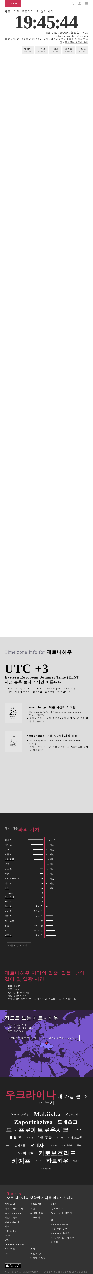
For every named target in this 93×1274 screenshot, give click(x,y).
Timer (8, 1235)
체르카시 (81, 1145)
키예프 (21, 1160)
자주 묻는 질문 (59, 1229)
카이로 (8, 901)
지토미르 (52, 1145)
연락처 (54, 1242)
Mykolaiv (72, 1114)
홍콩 (7, 925)
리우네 (30, 1138)
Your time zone (13, 1213)
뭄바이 (8, 911)
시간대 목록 (11, 1217)
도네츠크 (67, 1122)
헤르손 (76, 1161)
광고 (32, 1249)
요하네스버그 (12, 878)
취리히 (8, 883)
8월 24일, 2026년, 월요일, (67, 32)
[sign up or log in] (79, 4)
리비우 (16, 1137)
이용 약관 (35, 1253)
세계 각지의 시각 (14, 1208)
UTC (7, 864)
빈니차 (60, 1138)
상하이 (8, 916)
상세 (46, 39)
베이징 (68, 50)
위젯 (32, 1208)
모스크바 (9, 897)
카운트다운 (11, 1231)
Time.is (13, 4)
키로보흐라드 (57, 1153)
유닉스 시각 (57, 1208)
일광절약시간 (12, 1222)
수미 (8, 1145)
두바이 (8, 906)
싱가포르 (9, 920)
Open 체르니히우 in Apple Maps (60, 1038)
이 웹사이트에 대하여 (62, 1238)
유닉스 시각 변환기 (61, 1213)
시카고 (8, 844)
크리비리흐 (25, 1153)
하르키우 (57, 1161)
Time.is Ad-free (59, 1224)
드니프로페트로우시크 (37, 1129)
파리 (55, 50)
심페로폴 (20, 1145)
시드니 (8, 935)
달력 (7, 1240)
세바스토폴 (75, 1137)
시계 (7, 1226)
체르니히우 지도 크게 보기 (23, 1038)
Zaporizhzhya (33, 1122)
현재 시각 (10, 1204)
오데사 (37, 1145)
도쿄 (82, 50)
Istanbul (9, 893)
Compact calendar (14, 1244)
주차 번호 (10, 1249)
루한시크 (79, 1129)
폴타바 (38, 1161)
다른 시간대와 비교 (18, 945)
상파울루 (9, 859)
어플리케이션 (37, 1204)
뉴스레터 (35, 1217)
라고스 (8, 869)
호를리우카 (45, 1168)
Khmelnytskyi (20, 1114)
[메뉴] (86, 4)
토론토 (8, 854)
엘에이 (28, 50)
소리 (7, 1253)
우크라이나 (30, 1094)
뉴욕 (7, 849)
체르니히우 (67, 1145)
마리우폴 (45, 1137)
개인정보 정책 (38, 1258)
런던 (41, 50)
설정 (53, 1220)
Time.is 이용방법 (60, 1233)
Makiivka (47, 1114)
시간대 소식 (36, 1213)
